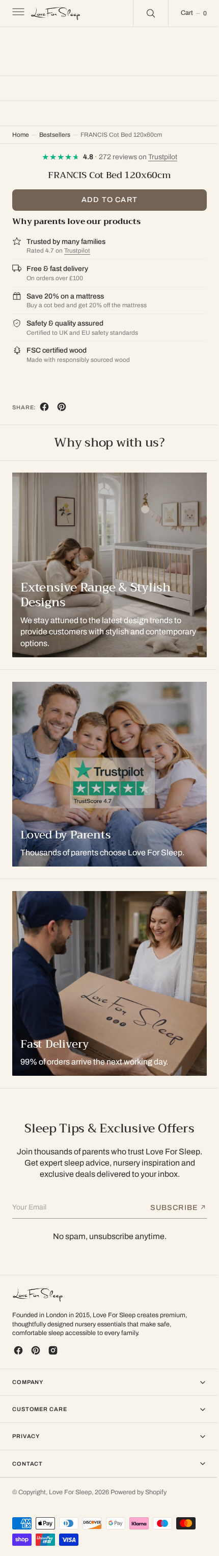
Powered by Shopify (139, 1492)
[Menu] (17, 13)
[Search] (143, 13)
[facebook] (44, 409)
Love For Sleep (70, 1492)
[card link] (105, 774)
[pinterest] (62, 409)
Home (20, 134)
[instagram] (53, 1350)
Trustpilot (77, 250)
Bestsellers (54, 134)
